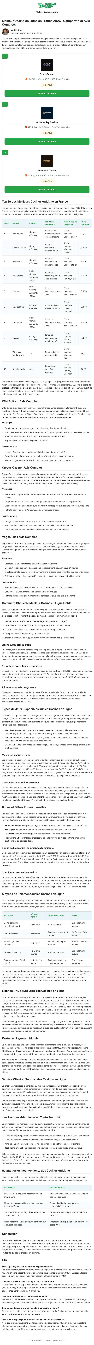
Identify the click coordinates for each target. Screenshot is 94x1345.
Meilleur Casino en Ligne (47, 12)
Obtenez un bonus (47, 93)
